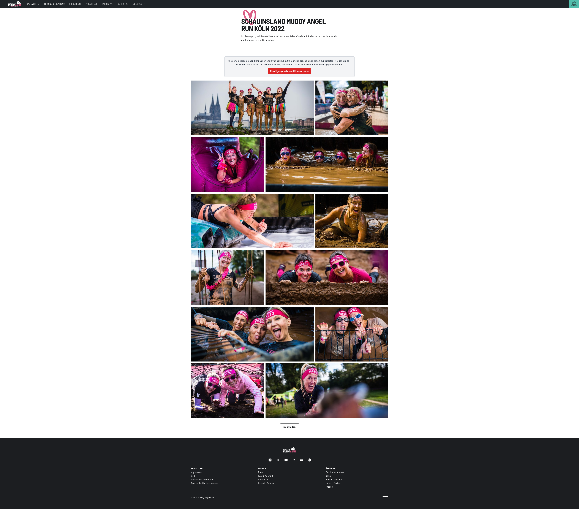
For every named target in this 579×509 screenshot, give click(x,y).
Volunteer (91, 4)
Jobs (328, 475)
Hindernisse (75, 4)
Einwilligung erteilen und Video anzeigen (289, 71)
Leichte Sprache (266, 483)
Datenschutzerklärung (202, 479)
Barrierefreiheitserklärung (204, 483)
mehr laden (289, 426)
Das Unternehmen (335, 472)
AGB (193, 475)
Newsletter (264, 479)
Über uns (137, 4)
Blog (260, 472)
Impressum (196, 472)
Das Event (32, 4)
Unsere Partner (334, 483)
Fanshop (106, 4)
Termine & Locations (54, 4)
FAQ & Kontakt (265, 475)
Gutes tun (123, 4)
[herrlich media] (385, 497)
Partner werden (334, 479)
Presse (329, 486)
